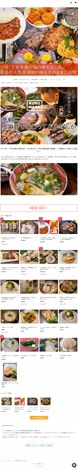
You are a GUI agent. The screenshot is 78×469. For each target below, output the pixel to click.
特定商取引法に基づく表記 (20, 460)
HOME (15, 79)
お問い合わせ (43, 79)
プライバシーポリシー (7, 460)
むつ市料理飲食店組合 (39, 418)
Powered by (37, 466)
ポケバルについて (24, 79)
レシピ (51, 79)
